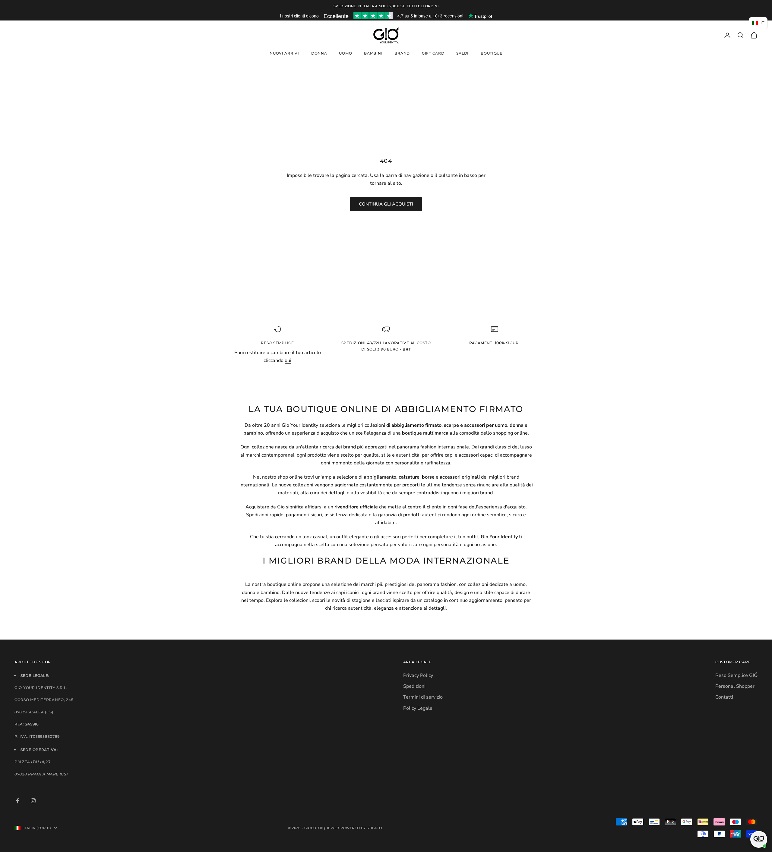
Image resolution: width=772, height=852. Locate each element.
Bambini (373, 53)
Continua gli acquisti (386, 204)
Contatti (724, 697)
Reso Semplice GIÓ (736, 675)
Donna (319, 53)
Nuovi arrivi (284, 53)
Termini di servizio (423, 697)
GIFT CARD (433, 53)
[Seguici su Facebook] (17, 801)
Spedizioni (414, 686)
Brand (402, 53)
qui (288, 360)
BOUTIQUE (491, 53)
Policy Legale (417, 708)
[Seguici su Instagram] (33, 801)
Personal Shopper (735, 686)
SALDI (462, 53)
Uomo (345, 53)
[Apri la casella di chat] (758, 839)
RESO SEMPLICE (277, 343)
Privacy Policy (418, 675)
